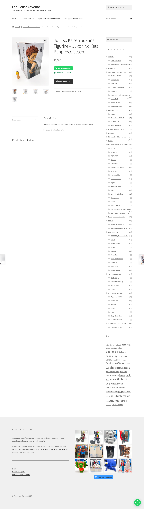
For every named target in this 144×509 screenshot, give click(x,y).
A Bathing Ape (110, 345)
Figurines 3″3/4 (116, 297)
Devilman (114, 164)
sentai (108, 396)
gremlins (116, 372)
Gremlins (114, 152)
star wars (124, 396)
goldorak (109, 372)
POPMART (114, 156)
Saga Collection (116, 316)
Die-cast (113, 360)
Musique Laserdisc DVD (116, 217)
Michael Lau (115, 122)
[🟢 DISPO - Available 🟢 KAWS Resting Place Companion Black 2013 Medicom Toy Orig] (96, 437)
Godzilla (114, 84)
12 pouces (114, 301)
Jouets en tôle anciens (119, 228)
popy (121, 391)
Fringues (111, 133)
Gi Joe (113, 148)
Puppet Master (116, 186)
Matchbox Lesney (117, 282)
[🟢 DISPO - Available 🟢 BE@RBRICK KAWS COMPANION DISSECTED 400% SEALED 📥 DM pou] (110, 451)
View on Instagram (105, 477)
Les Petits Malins (117, 194)
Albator (113, 251)
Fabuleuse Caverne (26, 7)
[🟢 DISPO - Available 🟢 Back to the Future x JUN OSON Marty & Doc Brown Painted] (125, 466)
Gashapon (113, 368)
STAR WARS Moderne (115, 293)
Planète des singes (117, 167)
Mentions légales (18, 472)
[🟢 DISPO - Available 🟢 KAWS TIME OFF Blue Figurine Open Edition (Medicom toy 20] (110, 466)
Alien (112, 190)
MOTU (113, 202)
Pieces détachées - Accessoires (119, 137)
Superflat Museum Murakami (49, 18)
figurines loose (116, 327)
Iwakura (116, 375)
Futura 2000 (124, 363)
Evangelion (115, 80)
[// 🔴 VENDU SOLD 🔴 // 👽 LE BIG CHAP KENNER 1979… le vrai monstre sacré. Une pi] (125, 437)
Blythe (113, 183)
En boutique (26, 18)
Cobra (113, 240)
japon (122, 375)
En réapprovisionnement (73, 18)
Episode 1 (114, 304)
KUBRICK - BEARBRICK (118, 224)
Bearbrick (118, 348)
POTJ (113, 312)
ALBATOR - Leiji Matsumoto (120, 95)
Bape (112, 348)
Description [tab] (16, 120)
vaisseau (119, 404)
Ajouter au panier (63, 81)
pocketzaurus (112, 391)
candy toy (111, 356)
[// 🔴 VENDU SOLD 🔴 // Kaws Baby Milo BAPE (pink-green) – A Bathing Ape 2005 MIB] (81, 466)
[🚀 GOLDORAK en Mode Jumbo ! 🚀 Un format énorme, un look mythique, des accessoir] (81, 451)
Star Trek (114, 171)
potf (126, 392)
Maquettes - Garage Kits (116, 129)
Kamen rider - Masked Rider (120, 64)
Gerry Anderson (116, 106)
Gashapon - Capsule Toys (117, 72)
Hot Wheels (115, 285)
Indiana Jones (116, 179)
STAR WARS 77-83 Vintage (117, 323)
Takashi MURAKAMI (117, 118)
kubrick (122, 379)
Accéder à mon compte (21, 475)
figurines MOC (112, 363)
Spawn (113, 160)
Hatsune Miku (115, 175)
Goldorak (114, 247)
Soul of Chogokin (117, 259)
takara (108, 401)
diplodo (119, 360)
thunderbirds (118, 400)
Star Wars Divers (117, 320)
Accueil (15, 18)
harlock (109, 375)
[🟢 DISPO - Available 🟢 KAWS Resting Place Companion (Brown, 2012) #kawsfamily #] (81, 437)
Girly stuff (114, 266)
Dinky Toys (115, 278)
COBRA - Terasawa (117, 87)
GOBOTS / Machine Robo (119, 236)
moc (117, 387)
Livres (110, 141)
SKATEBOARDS (116, 125)
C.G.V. (14, 469)
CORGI (113, 289)
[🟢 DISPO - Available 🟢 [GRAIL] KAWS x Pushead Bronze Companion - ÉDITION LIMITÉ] (125, 451)
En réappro (112, 68)
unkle (113, 405)
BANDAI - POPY (116, 76)
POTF (113, 308)
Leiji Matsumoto (114, 383)
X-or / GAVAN (115, 244)
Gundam (114, 91)
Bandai (108, 348)
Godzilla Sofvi (116, 61)
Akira (117, 345)
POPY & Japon (113, 232)
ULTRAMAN (114, 99)
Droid (124, 360)
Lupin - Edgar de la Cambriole (121, 209)
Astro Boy (114, 255)
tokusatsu (108, 405)
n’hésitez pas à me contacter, (54, 449)
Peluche (122, 388)
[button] (45, 41)
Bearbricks (112, 351)
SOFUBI (111, 57)
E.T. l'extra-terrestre (118, 213)
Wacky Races (115, 103)
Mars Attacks (115, 205)
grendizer (123, 372)
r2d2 (129, 392)
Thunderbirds (115, 270)
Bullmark (122, 352)
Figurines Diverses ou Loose (30, 27)
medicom (110, 387)
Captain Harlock (122, 356)
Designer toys (113, 110)
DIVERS (110, 221)
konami (114, 379)
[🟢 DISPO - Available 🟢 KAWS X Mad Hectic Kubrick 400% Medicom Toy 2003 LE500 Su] (110, 437)
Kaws (113, 114)
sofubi (115, 396)
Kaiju (128, 375)
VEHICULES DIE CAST (115, 274)
